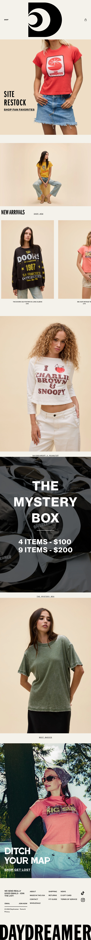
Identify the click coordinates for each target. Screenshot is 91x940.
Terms (22, 909)
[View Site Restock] (45, 67)
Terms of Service (69, 899)
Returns (53, 895)
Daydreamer (14, 909)
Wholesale (35, 903)
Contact (34, 899)
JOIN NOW (23, 903)
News (63, 891)
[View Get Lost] (45, 810)
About (33, 891)
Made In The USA (37, 895)
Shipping (53, 891)
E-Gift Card (66, 895)
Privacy (7, 912)
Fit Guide (53, 899)
